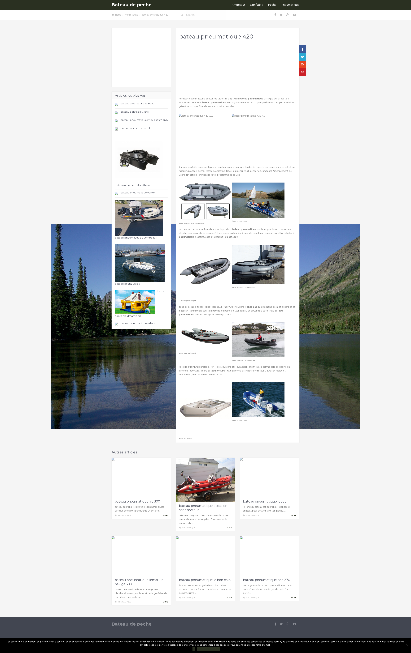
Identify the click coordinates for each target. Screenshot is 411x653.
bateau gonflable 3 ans (134, 111)
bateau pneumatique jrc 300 (137, 501)
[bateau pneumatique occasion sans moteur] (205, 480)
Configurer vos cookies (208, 649)
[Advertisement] (237, 67)
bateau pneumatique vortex (137, 192)
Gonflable (256, 5)
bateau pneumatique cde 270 (266, 580)
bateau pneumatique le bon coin (205, 580)
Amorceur (238, 5)
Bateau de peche (132, 4)
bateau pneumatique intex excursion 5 (144, 119)
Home (118, 15)
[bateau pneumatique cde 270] (269, 556)
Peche (272, 5)
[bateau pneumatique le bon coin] (205, 556)
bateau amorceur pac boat (137, 103)
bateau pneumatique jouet (264, 501)
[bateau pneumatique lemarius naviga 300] (141, 556)
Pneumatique (290, 5)
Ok (193, 649)
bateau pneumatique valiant (137, 323)
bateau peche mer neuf (135, 128)
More (165, 515)
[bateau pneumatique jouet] (269, 478)
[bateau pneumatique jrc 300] (141, 478)
